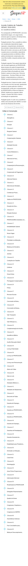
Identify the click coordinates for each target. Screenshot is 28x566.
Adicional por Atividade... (14, 186)
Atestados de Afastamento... (14, 389)
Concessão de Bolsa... (13, 301)
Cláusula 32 (10, 107)
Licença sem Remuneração (14, 362)
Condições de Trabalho (13, 260)
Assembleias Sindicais (13, 518)
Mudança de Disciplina (13, 247)
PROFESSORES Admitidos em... (16, 219)
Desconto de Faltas (12, 396)
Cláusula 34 (18, 107)
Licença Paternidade (12, 349)
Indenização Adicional (13, 478)
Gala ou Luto (10, 376)
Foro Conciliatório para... (14, 525)
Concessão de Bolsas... (13, 308)
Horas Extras (10, 274)
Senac (13, 19)
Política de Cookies (16, 8)
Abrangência (10, 118)
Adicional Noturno (12, 179)
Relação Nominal (12, 213)
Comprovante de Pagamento (15, 172)
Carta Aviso (10, 457)
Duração (9, 124)
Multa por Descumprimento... (15, 532)
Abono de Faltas (11, 369)
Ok (24, 8)
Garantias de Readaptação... (15, 430)
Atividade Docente (12, 145)
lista (9, 19)
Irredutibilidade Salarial (13, 226)
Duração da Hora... (12, 206)
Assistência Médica (12, 335)
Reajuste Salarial (12, 131)
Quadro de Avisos (12, 498)
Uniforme (9, 267)
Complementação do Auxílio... (15, 328)
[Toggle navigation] (3, 13)
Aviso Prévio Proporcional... (14, 471)
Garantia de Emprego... (13, 403)
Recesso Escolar (11, 294)
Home (4, 19)
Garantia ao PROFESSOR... (15, 410)
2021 (18, 19)
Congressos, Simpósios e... (14, 505)
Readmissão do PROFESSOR (15, 484)
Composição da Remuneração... (16, 165)
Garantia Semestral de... (13, 437)
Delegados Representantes (14, 491)
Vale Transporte (11, 315)
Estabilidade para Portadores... (15, 444)
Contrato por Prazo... (12, 192)
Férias (8, 287)
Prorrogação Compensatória (15, 281)
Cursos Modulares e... (13, 152)
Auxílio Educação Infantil (14, 342)
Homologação (11, 464)
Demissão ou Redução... (14, 451)
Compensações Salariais (14, 138)
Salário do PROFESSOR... (14, 199)
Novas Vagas (10, 233)
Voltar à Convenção (9, 111)
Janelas (9, 253)
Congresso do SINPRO (13, 512)
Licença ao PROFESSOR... (14, 355)
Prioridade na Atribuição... (14, 240)
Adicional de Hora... (12, 158)
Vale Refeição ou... (12, 321)
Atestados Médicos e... (13, 383)
